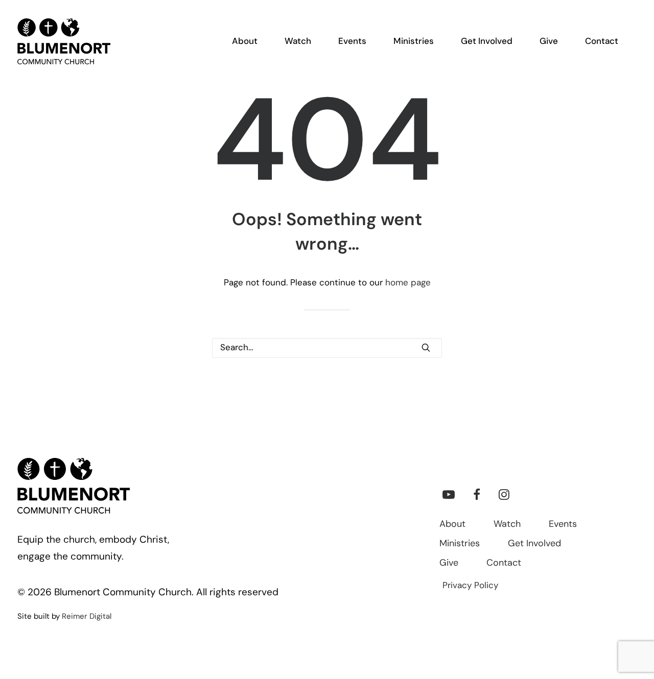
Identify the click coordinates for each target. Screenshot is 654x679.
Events (563, 524)
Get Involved (534, 544)
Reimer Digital (86, 617)
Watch (507, 524)
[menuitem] (251, 41)
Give (448, 563)
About (452, 524)
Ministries (459, 544)
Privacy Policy (470, 585)
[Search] (327, 348)
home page (408, 283)
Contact (503, 563)
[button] (426, 347)
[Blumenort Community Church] (63, 41)
